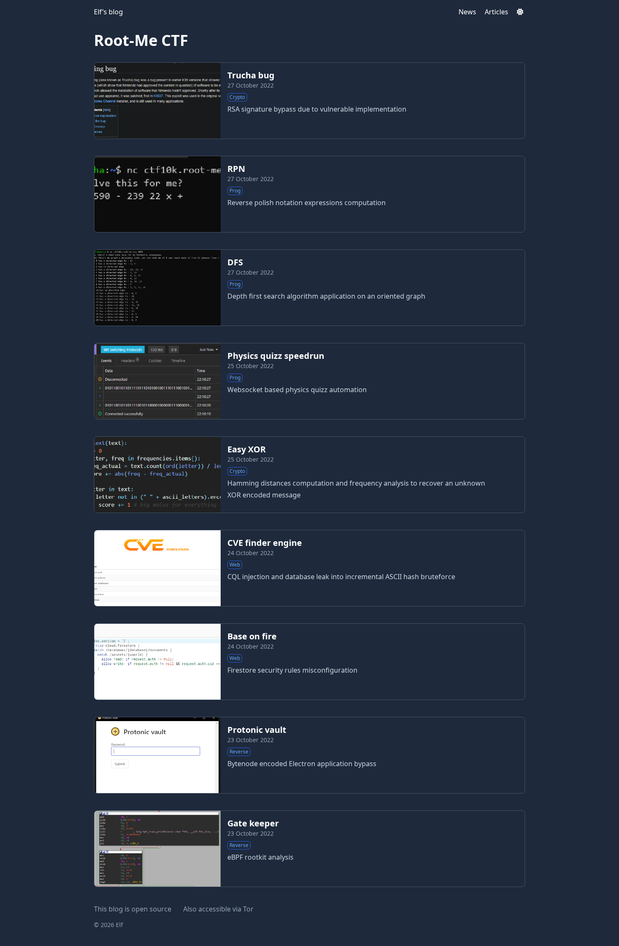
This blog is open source (132, 909)
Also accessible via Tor (218, 909)
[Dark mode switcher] (520, 11)
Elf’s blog (108, 11)
